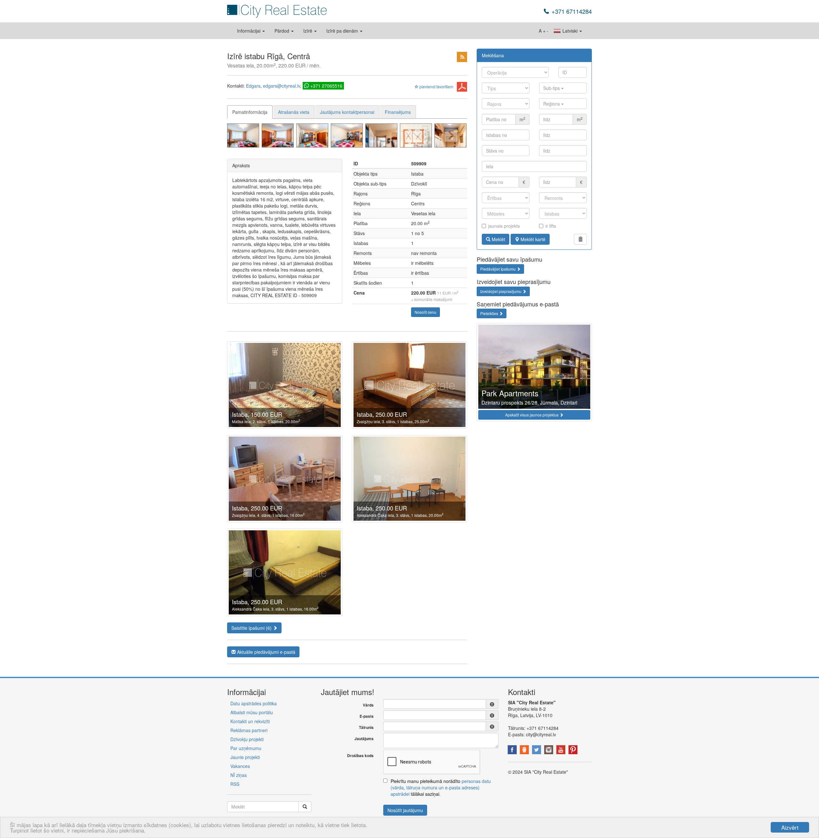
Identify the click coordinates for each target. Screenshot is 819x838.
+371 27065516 (326, 86)
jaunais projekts (504, 226)
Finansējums (398, 112)
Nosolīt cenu (425, 312)
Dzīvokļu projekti (247, 739)
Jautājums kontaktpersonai (347, 112)
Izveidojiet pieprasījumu (501, 291)
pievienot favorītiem (435, 86)
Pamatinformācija (249, 112)
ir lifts (550, 226)
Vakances (240, 766)
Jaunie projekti (245, 757)
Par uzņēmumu (245, 748)
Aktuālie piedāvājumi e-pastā (265, 652)
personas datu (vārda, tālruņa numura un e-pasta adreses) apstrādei (441, 787)
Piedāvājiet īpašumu (498, 269)
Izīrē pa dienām (342, 31)
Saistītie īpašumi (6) (252, 628)
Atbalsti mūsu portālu (251, 712)
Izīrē (308, 31)
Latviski (570, 31)
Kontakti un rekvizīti (250, 721)
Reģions (552, 103)
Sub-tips (552, 88)
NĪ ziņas (238, 775)
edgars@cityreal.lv (281, 86)
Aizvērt (790, 827)
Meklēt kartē (532, 239)
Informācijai (249, 31)
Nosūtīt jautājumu (405, 810)
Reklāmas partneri (248, 730)
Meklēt (497, 239)
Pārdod (282, 31)
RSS (234, 784)
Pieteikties (489, 313)
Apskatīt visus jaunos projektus (532, 414)
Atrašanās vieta (293, 112)
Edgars (253, 86)
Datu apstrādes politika (253, 703)
